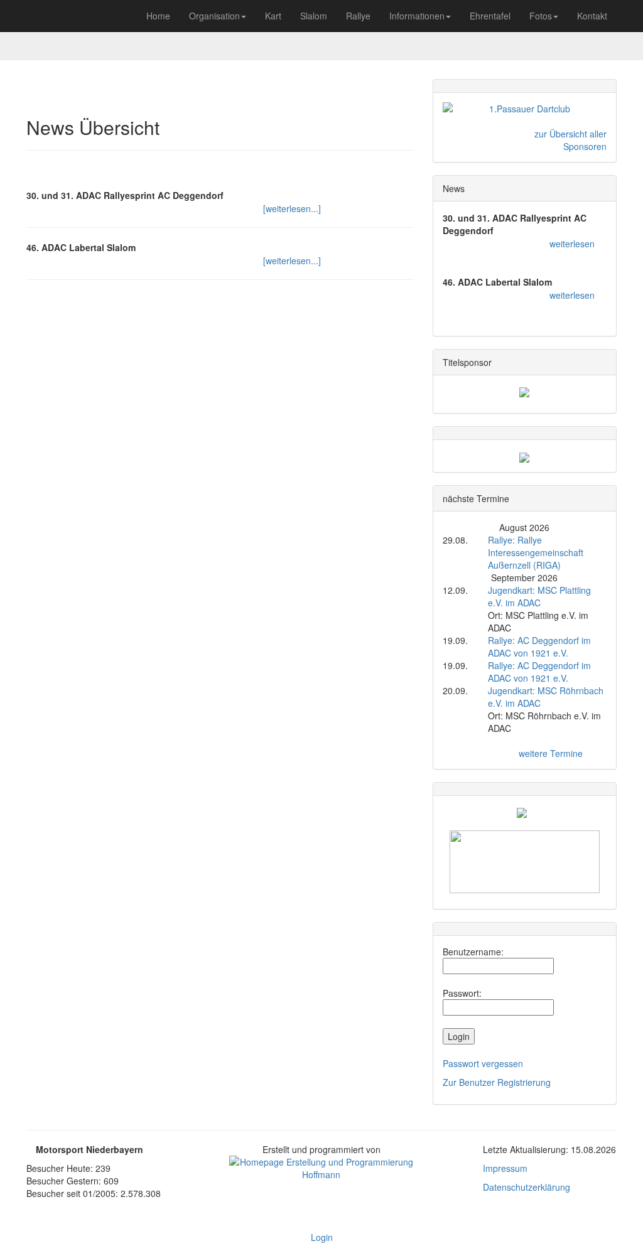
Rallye (358, 15)
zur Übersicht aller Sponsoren (570, 140)
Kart (273, 15)
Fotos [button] (540, 15)
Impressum (505, 1168)
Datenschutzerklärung (526, 1187)
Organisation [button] (214, 15)
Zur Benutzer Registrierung (497, 1082)
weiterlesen (572, 243)
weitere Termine (551, 753)
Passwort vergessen (483, 1063)
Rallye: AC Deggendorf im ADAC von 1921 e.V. (539, 646)
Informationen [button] (417, 15)
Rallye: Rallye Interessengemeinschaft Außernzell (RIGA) (535, 552)
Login (322, 1237)
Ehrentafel (490, 15)
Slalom (313, 15)
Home (158, 15)
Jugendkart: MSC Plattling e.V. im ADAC (539, 596)
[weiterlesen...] (292, 208)
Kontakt (592, 15)
